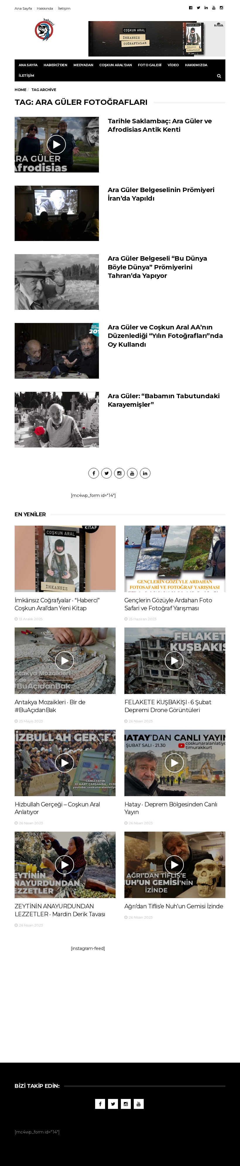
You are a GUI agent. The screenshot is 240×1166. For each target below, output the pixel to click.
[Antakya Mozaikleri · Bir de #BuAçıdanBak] (65, 661)
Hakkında (45, 8)
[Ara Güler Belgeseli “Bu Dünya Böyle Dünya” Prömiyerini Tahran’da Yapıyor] (57, 282)
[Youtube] (213, 7)
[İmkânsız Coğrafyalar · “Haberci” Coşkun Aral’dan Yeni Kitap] (65, 559)
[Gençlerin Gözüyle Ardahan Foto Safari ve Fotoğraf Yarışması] (174, 559)
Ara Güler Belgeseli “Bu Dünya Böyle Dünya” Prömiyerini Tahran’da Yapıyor (157, 267)
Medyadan (83, 65)
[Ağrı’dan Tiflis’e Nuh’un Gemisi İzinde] (174, 865)
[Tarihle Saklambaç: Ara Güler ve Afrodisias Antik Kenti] (57, 144)
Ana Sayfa (23, 8)
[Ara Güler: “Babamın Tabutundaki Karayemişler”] (57, 419)
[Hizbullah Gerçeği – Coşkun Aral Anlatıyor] (65, 763)
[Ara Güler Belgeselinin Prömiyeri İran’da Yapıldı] (57, 213)
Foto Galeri (150, 65)
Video (173, 65)
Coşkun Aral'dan (115, 65)
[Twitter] (198, 7)
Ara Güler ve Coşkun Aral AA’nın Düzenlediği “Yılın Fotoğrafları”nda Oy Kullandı (165, 335)
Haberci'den (55, 65)
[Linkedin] (206, 7)
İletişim (64, 8)
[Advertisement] (120, 1004)
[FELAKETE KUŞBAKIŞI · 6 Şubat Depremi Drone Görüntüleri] (174, 661)
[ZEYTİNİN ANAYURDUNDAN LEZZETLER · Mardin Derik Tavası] (65, 865)
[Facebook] (190, 7)
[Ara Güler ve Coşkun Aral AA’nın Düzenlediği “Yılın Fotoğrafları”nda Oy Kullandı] (57, 351)
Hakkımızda (196, 65)
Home (20, 90)
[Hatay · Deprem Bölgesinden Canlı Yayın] (174, 763)
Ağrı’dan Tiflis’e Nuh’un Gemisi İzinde (173, 906)
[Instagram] (221, 7)
